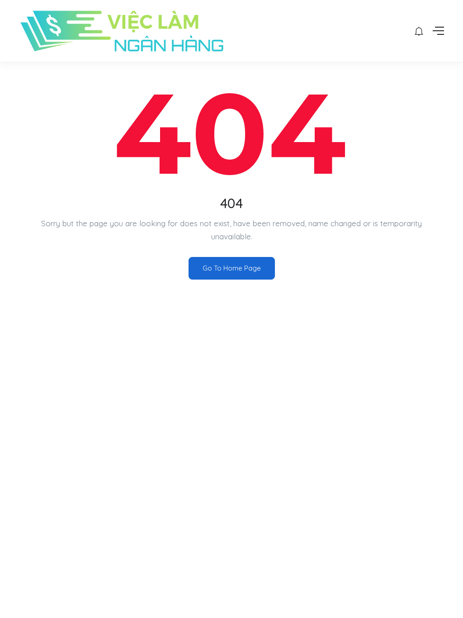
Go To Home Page (232, 268)
